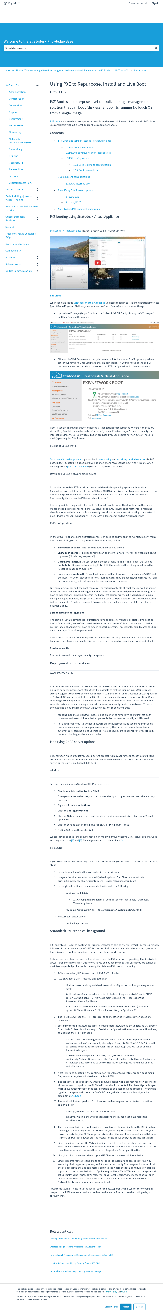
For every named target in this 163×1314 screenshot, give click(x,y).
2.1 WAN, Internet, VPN (78, 183)
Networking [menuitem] (15, 149)
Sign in (155, 3)
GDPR (124, 1291)
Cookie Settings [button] (111, 1306)
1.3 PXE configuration (77, 158)
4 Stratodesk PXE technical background (79, 208)
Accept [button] (126, 1306)
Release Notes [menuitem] (17, 169)
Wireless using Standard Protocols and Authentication (75, 1246)
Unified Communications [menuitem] (18, 270)
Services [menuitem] (13, 176)
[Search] (156, 48)
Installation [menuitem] (16, 125)
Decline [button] (139, 1306)
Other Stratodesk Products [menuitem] (15, 218)
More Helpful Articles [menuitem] (17, 243)
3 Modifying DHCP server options (75, 190)
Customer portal (137, 3)
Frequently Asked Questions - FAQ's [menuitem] (21, 235)
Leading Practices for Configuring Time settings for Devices (78, 1238)
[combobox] (78, 48)
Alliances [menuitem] (10, 257)
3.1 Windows (72, 196)
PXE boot (55, 121)
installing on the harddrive (131, 459)
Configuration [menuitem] (16, 98)
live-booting (105, 459)
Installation (140, 70)
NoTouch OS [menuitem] (12, 85)
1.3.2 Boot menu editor (85, 170)
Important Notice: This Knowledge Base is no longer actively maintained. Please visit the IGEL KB (57, 70)
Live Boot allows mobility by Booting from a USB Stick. (75, 1263)
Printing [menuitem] (13, 155)
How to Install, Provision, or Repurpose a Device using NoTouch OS (81, 1255)
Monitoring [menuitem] (15, 132)
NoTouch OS (121, 70)
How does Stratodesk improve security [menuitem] (21, 208)
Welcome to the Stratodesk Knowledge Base (38, 41)
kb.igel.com (149, 14)
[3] (122, 840)
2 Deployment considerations (74, 176)
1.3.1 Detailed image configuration (92, 164)
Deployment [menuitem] (16, 118)
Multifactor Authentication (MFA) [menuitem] (20, 140)
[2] (80, 840)
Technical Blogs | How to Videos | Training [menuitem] (18, 198)
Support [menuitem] (9, 227)
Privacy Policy (111, 1291)
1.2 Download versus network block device (88, 152)
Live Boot (75, 1095)
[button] (37, 85)
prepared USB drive (77, 466)
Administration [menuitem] (17, 91)
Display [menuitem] (13, 112)
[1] (72, 840)
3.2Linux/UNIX (73, 202)
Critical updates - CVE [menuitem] (20, 182)
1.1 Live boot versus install (80, 147)
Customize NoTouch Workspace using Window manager (76, 1271)
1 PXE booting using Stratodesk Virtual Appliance (84, 140)
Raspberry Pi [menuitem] (16, 162)
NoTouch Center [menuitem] (14, 189)
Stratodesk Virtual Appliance (65, 230)
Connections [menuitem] (16, 105)
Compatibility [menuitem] (13, 250)
